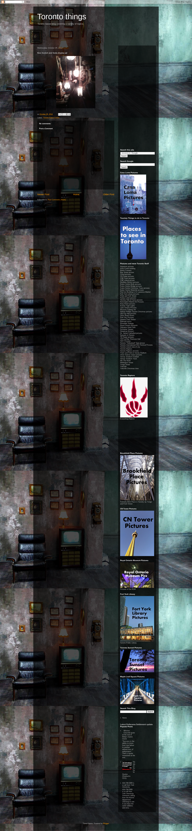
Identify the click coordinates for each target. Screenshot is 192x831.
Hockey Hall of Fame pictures (131, 300)
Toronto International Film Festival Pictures (136, 345)
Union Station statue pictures (131, 355)
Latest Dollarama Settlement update (136, 724)
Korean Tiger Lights (127, 306)
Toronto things (61, 16)
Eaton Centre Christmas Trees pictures (135, 288)
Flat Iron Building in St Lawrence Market (135, 292)
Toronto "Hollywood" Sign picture (132, 343)
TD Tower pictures (127, 337)
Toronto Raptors (126, 349)
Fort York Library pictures (129, 294)
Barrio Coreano (125, 270)
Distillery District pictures (129, 282)
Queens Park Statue (128, 319)
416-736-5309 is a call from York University (128, 785)
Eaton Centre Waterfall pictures (132, 290)
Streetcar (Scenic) (127, 331)
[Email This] (59, 114)
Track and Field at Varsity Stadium (133, 353)
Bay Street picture (127, 272)
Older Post (108, 194)
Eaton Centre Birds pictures (130, 284)
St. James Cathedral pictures (131, 333)
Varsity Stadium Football (129, 357)
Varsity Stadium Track (128, 359)
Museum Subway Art (128, 310)
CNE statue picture (127, 280)
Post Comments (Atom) (57, 200)
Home (76, 194)
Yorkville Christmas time (129, 368)
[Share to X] (64, 114)
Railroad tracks (126, 321)
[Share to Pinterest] (69, 114)
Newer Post (43, 194)
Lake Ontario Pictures (128, 308)
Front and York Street (128, 296)
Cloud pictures (125, 274)
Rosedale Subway (127, 323)
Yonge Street (125, 365)
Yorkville (123, 367)
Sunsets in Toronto (127, 335)
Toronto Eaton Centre (51, 118)
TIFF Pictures (125, 341)
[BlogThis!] (62, 114)
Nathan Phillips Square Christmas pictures (136, 312)
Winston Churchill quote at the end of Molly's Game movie (128, 735)
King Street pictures (127, 304)
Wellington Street (126, 363)
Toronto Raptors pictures (129, 351)
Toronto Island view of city (130, 347)
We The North (125, 361)
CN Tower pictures (127, 276)
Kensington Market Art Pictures (132, 302)
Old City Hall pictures (128, 314)
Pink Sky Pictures (127, 317)
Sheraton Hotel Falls (128, 327)
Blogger (106, 823)
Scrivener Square (126, 329)
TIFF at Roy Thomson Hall (130, 339)
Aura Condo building (127, 268)
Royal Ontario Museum (129, 325)
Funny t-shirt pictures (128, 298)
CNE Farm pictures (127, 278)
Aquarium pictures (127, 266)
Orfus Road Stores (127, 316)
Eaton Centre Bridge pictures (131, 286)
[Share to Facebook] (67, 114)
